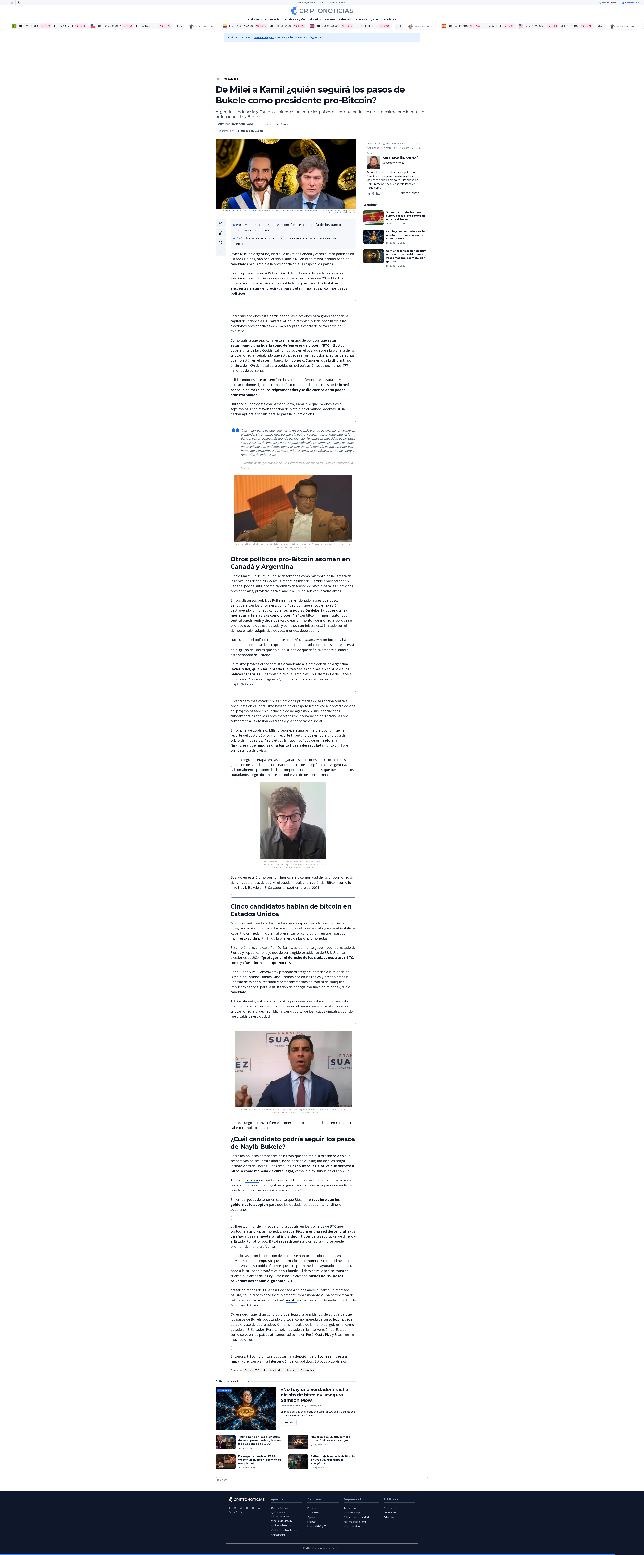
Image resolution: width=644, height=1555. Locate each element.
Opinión (311, 1517)
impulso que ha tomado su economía (288, 1260)
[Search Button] (12, 2)
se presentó (267, 379)
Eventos (312, 1521)
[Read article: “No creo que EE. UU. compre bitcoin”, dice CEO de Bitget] (298, 1442)
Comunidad (231, 78)
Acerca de (350, 1508)
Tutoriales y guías (294, 19)
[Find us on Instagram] (241, 1508)
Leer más (290, 1422)
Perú (310, 1334)
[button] (221, 237)
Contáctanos (391, 1508)
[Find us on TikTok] (235, 1512)
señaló (291, 1300)
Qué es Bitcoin (279, 1508)
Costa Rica (323, 1334)
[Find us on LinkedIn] (259, 1508)
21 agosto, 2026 (247, 1448)
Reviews (330, 19)
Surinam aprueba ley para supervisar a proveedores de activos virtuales (405, 216)
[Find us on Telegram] (253, 1508)
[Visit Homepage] (322, 10)
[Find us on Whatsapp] (241, 1512)
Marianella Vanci (242, 124)
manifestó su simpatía (248, 938)
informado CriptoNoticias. (271, 962)
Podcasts (253, 19)
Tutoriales (313, 1512)
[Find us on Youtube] (247, 1508)
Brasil (339, 1334)
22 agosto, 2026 (314, 1405)
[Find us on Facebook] (229, 1508)
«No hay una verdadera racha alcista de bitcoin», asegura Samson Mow (314, 1395)
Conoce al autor (409, 193)
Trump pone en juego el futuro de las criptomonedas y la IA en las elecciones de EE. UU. (259, 1440)
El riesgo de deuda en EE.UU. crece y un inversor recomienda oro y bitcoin (259, 1460)
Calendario (345, 19)
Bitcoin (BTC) (252, 1370)
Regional (292, 1370)
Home (219, 78)
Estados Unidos (273, 1370)
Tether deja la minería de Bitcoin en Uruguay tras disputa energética (333, 1460)
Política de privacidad (356, 1517)
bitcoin (314, 345)
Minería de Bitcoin (281, 1521)
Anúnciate (388, 19)
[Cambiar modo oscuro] (19, 2)
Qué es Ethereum (281, 1525)
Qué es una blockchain (284, 1530)
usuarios (252, 1180)
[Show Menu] (5, 2)
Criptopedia (272, 19)
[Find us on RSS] (230, 1512)
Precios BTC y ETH (367, 19)
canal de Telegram (264, 37)
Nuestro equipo (352, 1512)
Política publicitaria (355, 1521)
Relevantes (307, 1370)
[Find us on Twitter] (235, 1508)
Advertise (389, 1517)
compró (292, 639)
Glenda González (293, 1405)
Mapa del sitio (352, 1526)
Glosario (314, 19)
